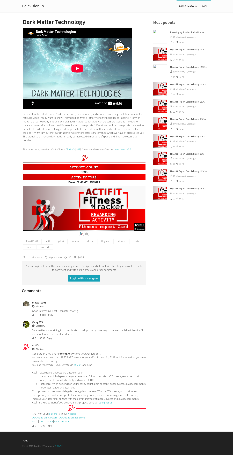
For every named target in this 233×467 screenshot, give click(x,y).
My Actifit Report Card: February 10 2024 (188, 84)
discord (53, 413)
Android (71, 149)
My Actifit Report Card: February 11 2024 (188, 171)
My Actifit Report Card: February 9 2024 (187, 119)
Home (25, 440)
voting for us (105, 402)
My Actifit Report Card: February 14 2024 (188, 67)
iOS (78, 149)
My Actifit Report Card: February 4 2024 (187, 136)
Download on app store (72, 417)
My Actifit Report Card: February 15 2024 (188, 188)
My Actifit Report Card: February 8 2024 (187, 153)
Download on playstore (44, 417)
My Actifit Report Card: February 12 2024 (188, 49)
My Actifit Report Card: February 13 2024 (188, 101)
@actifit (78, 365)
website (72, 413)
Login (205, 6)
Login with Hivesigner (84, 278)
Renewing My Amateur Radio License (187, 32)
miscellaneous (188, 6)
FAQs (35, 421)
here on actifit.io (123, 149)
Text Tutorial (46, 421)
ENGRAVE (58, 446)
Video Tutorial (61, 421)
